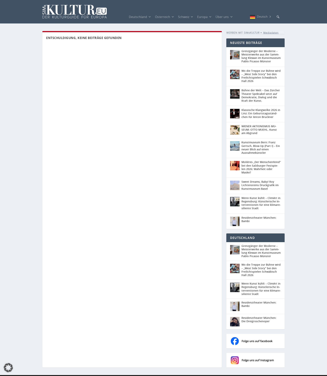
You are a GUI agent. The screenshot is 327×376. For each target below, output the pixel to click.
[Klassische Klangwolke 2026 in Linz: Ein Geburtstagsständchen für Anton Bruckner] (235, 113)
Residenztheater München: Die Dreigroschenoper (258, 319)
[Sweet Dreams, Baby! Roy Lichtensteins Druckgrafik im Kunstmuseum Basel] (235, 185)
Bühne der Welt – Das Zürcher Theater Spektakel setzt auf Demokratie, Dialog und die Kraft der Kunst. (260, 95)
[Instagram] (246, 17)
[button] (278, 17)
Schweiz (183, 17)
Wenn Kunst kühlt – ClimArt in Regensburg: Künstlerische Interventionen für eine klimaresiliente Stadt (261, 203)
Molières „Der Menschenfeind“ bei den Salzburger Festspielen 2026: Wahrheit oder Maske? (261, 167)
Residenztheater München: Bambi (258, 219)
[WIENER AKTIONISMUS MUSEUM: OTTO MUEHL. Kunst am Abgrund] (235, 130)
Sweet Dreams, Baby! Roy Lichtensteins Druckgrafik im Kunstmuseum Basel (260, 185)
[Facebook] (238, 16)
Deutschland (138, 17)
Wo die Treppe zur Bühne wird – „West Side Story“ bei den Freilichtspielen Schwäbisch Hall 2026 (261, 76)
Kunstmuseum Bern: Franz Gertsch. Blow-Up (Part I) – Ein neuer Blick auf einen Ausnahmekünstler (260, 147)
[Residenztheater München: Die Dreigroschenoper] (235, 321)
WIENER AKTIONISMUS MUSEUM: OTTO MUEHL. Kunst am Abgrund (259, 129)
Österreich (162, 17)
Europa (202, 17)
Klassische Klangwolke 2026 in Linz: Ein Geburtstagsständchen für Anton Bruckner (260, 113)
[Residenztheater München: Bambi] (235, 221)
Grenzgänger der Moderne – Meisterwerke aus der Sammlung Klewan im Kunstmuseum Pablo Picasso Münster (261, 56)
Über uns (222, 17)
